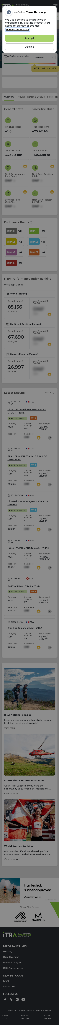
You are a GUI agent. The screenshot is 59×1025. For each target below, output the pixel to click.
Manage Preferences (17, 29)
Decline (29, 46)
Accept (29, 38)
